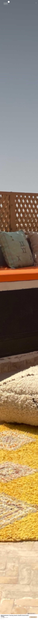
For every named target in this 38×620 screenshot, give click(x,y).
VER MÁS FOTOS (32, 613)
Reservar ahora (33, 617)
